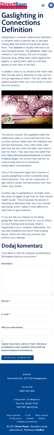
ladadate (18, 47)
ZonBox (39, 429)
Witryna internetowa (12, 327)
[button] (43, 5)
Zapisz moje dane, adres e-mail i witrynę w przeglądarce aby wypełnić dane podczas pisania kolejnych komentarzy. (24, 347)
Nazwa (5, 301)
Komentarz (7, 263)
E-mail (5, 314)
